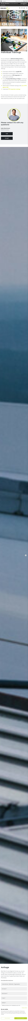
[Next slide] (26, 555)
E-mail (7, 138)
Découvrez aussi (21, 1)
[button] (3, 1)
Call (7, 133)
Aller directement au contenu (14, 0)
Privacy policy (24, 1007)
